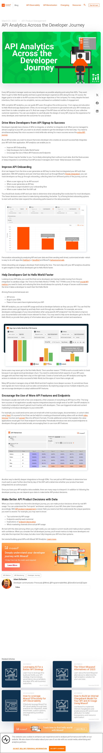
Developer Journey (34, 575)
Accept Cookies (57, 748)
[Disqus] (51, 623)
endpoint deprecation (27, 522)
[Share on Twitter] (97, 95)
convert (22, 418)
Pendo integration (72, 174)
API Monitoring (19, 575)
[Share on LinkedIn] (97, 111)
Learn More (12, 565)
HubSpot (26, 260)
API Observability (33, 5)
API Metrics (7, 575)
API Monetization (50, 5)
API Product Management (34, 21)
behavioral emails (57, 260)
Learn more (51, 539)
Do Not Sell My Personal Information (30, 748)
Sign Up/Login (94, 5)
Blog (16, 5)
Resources (77, 5)
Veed (8, 415)
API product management (25, 509)
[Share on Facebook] (97, 103)
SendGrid (36, 260)
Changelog (65, 5)
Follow (17, 587)
